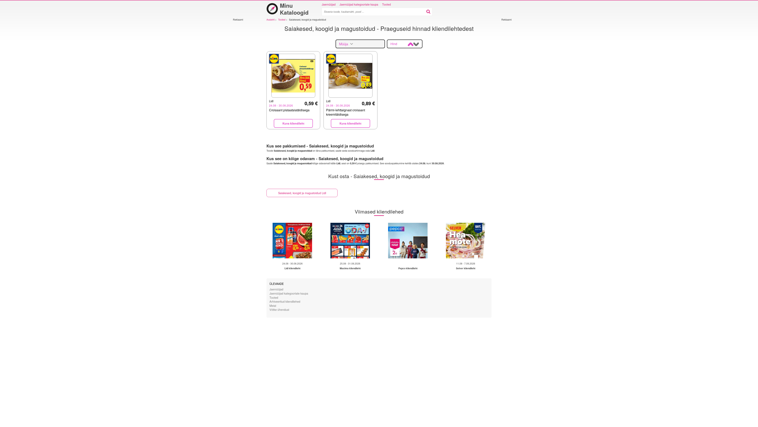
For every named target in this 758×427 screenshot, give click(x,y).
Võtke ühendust (279, 309)
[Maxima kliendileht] (350, 240)
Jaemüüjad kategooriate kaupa (359, 4)
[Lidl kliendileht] (292, 240)
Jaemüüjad (329, 4)
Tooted (386, 4)
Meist (272, 305)
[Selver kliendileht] (465, 240)
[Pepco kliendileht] (408, 240)
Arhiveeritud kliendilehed (284, 301)
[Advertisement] (245, 80)
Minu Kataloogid (294, 9)
